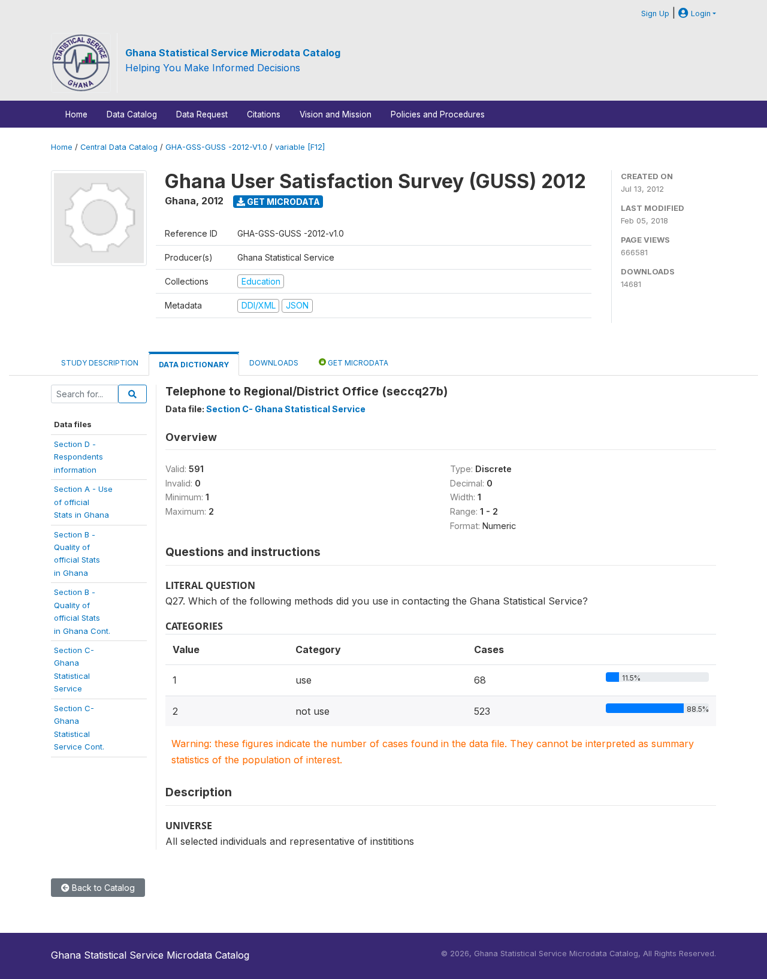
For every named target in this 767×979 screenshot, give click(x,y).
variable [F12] (300, 147)
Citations (263, 114)
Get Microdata (282, 202)
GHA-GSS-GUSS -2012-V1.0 (216, 147)
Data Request (202, 114)
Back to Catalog (102, 888)
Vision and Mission (336, 114)
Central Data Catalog (119, 147)
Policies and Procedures (438, 114)
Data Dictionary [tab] (194, 364)
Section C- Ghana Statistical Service (286, 409)
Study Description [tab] (99, 362)
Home (76, 114)
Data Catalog (132, 114)
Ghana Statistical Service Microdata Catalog (232, 53)
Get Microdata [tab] (357, 362)
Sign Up (655, 13)
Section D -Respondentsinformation (78, 457)
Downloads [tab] (273, 362)
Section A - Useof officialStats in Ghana (83, 501)
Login (700, 13)
